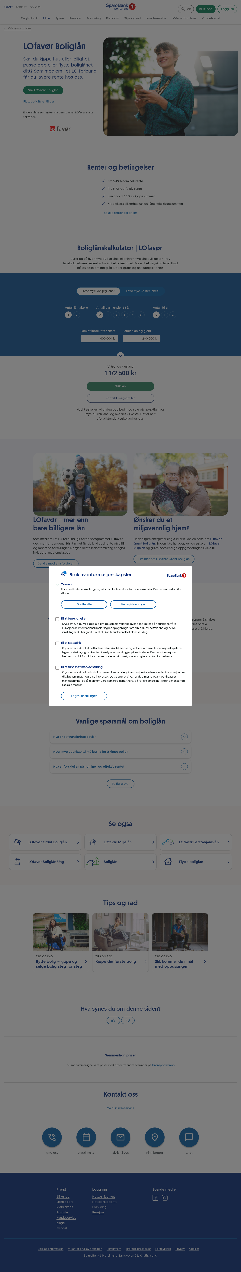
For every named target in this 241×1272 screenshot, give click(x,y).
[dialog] (120, 636)
